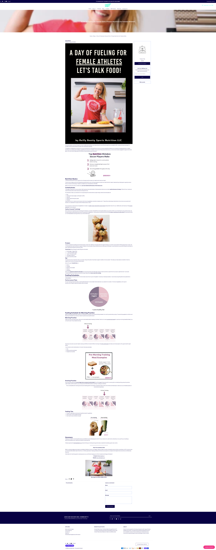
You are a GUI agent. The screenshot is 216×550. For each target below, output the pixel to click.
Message (107, 495)
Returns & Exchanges (69, 529)
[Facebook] (0, 1)
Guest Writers (68, 40)
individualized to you (78, 442)
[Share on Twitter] (71, 479)
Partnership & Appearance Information (72, 534)
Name (106, 485)
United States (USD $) (211, 1)
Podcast (99, 8)
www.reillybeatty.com (101, 457)
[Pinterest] (4, 1)
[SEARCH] (202, 5)
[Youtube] (6, 1)
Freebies (107, 8)
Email (106, 490)
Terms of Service (68, 530)
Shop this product (142, 63)
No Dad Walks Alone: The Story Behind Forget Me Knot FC (105, 529)
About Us (119, 8)
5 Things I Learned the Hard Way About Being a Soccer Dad (105, 530)
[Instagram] (7, 1)
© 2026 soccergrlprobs (69, 548)
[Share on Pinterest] (73, 479)
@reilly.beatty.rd (101, 455)
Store (94, 8)
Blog (103, 8)
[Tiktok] (9, 1)
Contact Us (124, 8)
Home (90, 8)
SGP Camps (113, 8)
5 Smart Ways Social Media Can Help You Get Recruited (105, 531)
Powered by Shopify (79, 548)
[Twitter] (2, 1)
